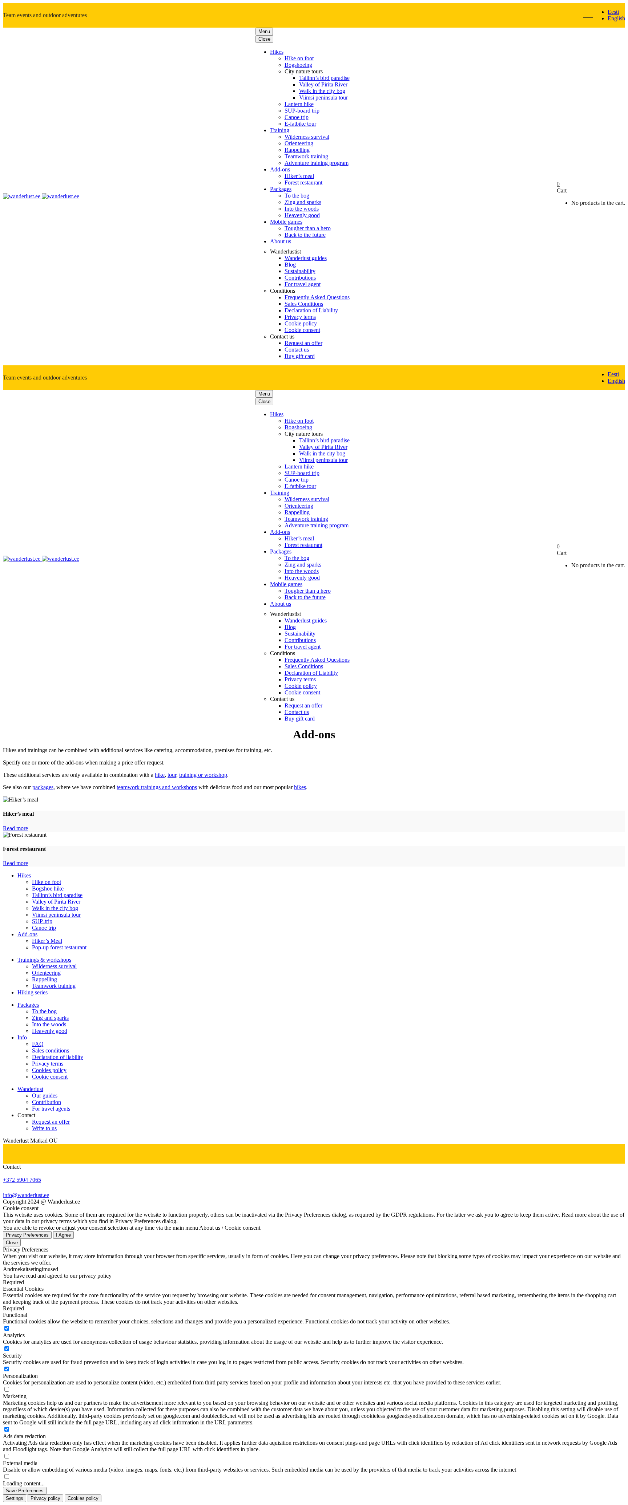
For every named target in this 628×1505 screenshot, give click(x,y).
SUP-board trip (302, 111)
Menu (264, 31)
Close (264, 39)
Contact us (297, 349)
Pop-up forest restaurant (59, 947)
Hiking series (32, 992)
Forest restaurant (303, 182)
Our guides (44, 1095)
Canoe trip (297, 117)
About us (280, 241)
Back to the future (305, 235)
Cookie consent (302, 330)
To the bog (297, 195)
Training (279, 130)
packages (42, 787)
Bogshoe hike (48, 888)
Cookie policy (301, 323)
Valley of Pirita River (323, 84)
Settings (14, 1498)
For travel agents (51, 1109)
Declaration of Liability (311, 310)
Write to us (44, 1128)
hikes (300, 787)
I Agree (63, 1235)
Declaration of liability (57, 1057)
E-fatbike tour (300, 124)
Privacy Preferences (27, 1235)
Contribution (46, 1102)
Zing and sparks (303, 202)
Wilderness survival (307, 137)
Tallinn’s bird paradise (324, 78)
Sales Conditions (304, 304)
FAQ (38, 1044)
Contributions (300, 278)
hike (160, 775)
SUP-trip (42, 921)
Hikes (276, 52)
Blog (290, 264)
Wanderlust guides (306, 258)
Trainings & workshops (44, 960)
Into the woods (302, 209)
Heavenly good (302, 215)
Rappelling (297, 150)
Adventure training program (317, 163)
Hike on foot (299, 58)
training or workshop (203, 775)
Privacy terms (300, 317)
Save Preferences (25, 1490)
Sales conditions (50, 1050)
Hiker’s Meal (47, 941)
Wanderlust (30, 1089)
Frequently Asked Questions (317, 297)
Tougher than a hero (308, 228)
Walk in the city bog (322, 91)
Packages (280, 189)
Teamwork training (306, 156)
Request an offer (303, 343)
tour (172, 775)
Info (22, 1037)
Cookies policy (49, 1070)
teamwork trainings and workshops (157, 787)
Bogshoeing (298, 65)
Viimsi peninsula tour (323, 97)
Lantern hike (299, 104)
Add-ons (280, 169)
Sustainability (300, 271)
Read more (15, 828)
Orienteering (299, 143)
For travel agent (303, 284)
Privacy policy (45, 1498)
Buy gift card (300, 356)
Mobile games (286, 222)
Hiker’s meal (299, 176)
